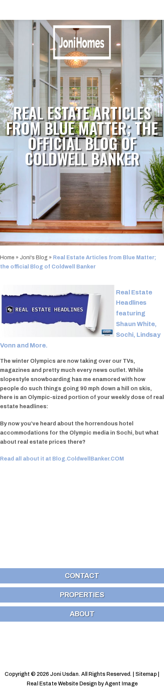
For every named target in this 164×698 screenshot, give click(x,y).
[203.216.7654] (81, 10)
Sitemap (146, 674)
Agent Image (121, 684)
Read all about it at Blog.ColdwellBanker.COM (62, 459)
